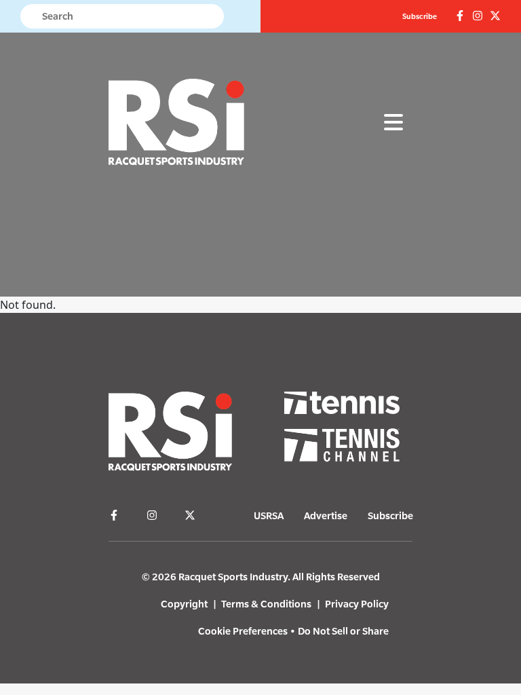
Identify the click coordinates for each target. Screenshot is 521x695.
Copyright (184, 603)
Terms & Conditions (266, 603)
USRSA (269, 515)
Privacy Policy (357, 603)
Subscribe (419, 16)
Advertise (325, 515)
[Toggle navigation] (393, 123)
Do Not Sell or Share (343, 631)
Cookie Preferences (243, 631)
